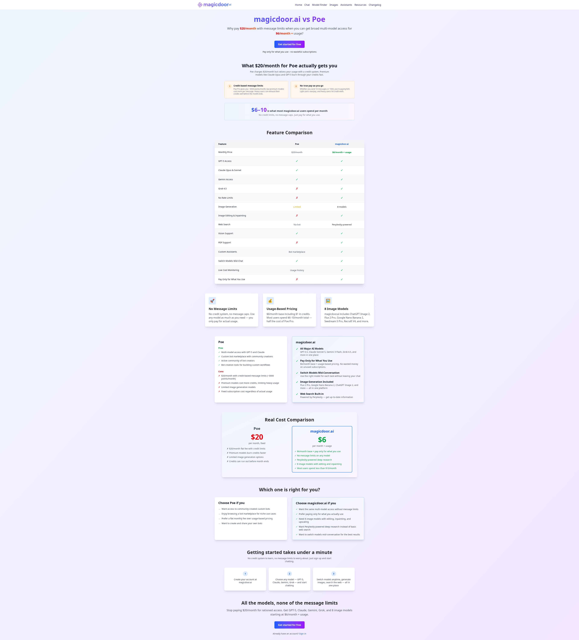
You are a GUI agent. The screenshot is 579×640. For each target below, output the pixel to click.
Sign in (302, 633)
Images (334, 4)
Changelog (375, 4)
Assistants (346, 4)
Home (298, 4)
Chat (307, 4)
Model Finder (319, 4)
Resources (360, 4)
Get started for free (289, 44)
